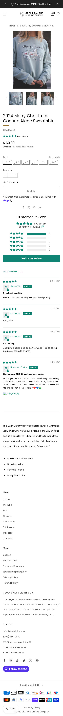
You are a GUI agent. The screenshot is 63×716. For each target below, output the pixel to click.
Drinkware (8, 527)
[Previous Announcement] (5, 4)
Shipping (7, 146)
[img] (10, 281)
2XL (53, 162)
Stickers (7, 516)
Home (12, 25)
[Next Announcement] (58, 4)
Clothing (7, 504)
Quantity (7, 170)
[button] (10, 136)
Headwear (9, 521)
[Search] (58, 14)
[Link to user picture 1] (11, 400)
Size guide (54, 157)
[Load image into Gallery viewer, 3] (47, 98)
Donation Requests (13, 566)
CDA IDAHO (9, 130)
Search (7, 555)
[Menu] (4, 14)
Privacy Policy (10, 577)
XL (43, 162)
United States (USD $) (29, 685)
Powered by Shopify (31, 707)
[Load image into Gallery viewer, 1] (16, 98)
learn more (45, 4)
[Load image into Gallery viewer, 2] (31, 98)
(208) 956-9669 (11, 636)
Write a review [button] (31, 258)
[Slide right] (56, 98)
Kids (5, 510)
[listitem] (31, 4)
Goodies (7, 532)
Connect (7, 538)
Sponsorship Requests (15, 571)
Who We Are (10, 560)
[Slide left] (7, 98)
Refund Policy (10, 583)
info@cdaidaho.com (14, 631)
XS (7, 162)
